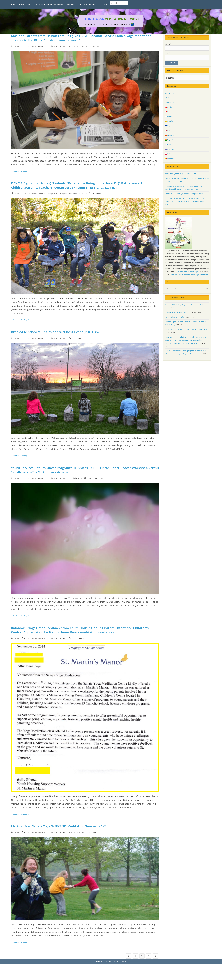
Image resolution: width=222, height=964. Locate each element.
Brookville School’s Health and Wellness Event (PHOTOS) (55, 332)
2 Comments (97, 478)
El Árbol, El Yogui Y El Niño (174, 317)
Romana (170, 158)
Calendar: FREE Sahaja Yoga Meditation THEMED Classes (186, 305)
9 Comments (90, 832)
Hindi (169, 144)
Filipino (170, 126)
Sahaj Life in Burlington (57, 46)
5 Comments (97, 193)
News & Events (38, 46)
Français (170, 112)
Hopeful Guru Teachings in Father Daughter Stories (184, 194)
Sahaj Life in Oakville (78, 478)
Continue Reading (22, 171)
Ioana (16, 46)
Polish (169, 154)
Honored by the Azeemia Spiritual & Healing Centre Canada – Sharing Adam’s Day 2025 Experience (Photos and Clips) (185, 201)
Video (84, 46)
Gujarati (170, 140)
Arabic (169, 116)
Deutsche (170, 135)
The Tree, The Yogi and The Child (177, 312)
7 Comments (97, 46)
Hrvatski (170, 149)
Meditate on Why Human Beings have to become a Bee (186, 329)
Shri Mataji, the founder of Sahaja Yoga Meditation (189, 275)
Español (170, 121)
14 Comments (78, 638)
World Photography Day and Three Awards (181, 174)
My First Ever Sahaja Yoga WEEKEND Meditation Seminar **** (58, 826)
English (170, 107)
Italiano (170, 130)
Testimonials (74, 46)
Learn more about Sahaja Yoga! (186, 271)
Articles (27, 46)
